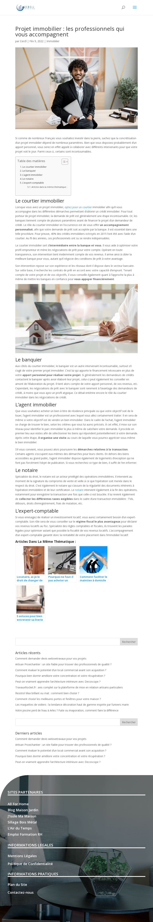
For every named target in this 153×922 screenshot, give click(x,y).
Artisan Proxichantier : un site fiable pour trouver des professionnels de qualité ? (63, 664)
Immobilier (52, 41)
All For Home (18, 804)
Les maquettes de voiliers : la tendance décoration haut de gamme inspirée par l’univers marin (72, 704)
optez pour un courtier (78, 207)
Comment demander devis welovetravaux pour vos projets (50, 658)
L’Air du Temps (20, 828)
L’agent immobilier (32, 174)
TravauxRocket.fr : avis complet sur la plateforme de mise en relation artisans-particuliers (69, 687)
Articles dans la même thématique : (49, 186)
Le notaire (28, 178)
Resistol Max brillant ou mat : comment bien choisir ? (47, 693)
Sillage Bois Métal (22, 822)
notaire (79, 490)
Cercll (23, 41)
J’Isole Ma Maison (22, 816)
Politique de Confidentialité (30, 863)
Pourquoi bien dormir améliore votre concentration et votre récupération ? (60, 675)
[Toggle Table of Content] (63, 162)
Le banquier (29, 170)
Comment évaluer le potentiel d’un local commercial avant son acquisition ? (60, 670)
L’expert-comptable (33, 182)
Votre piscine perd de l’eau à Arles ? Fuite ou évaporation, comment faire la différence (66, 710)
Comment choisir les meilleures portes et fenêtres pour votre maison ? (58, 699)
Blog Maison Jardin (23, 810)
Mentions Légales (22, 856)
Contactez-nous (21, 892)
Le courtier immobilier (34, 166)
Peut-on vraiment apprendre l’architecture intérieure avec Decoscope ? (57, 681)
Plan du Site (17, 884)
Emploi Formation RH (25, 834)
